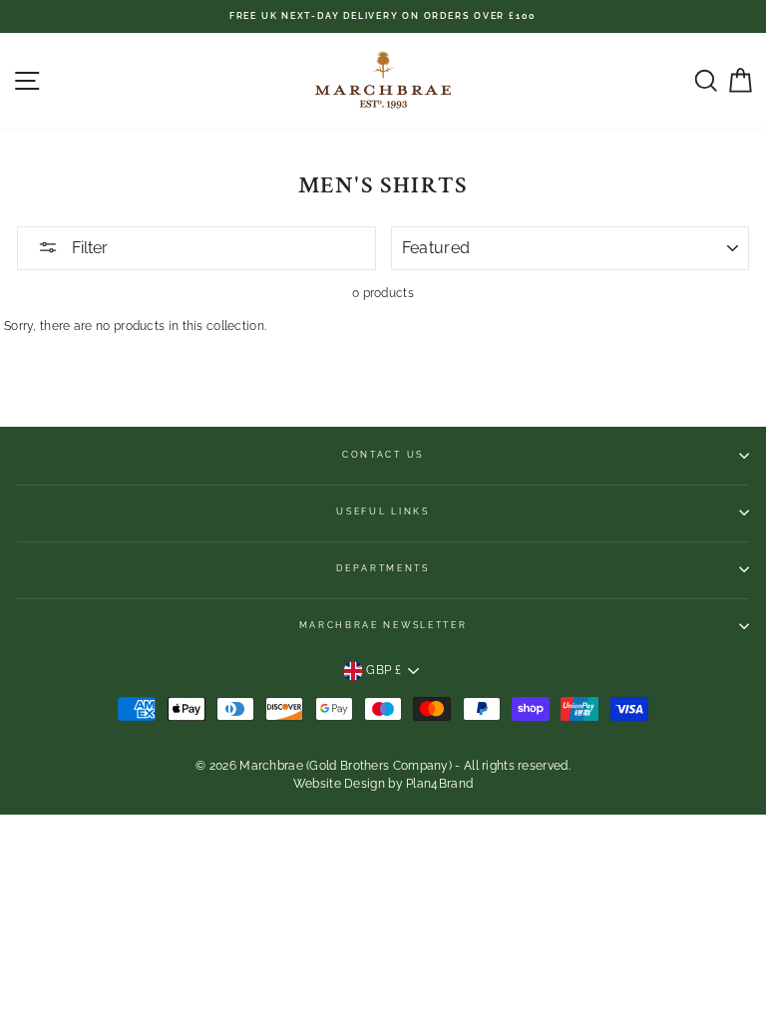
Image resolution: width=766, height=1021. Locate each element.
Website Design (339, 784)
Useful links (382, 511)
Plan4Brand (439, 784)
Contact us (383, 455)
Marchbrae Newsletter (383, 625)
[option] (383, 16)
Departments (382, 568)
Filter (88, 247)
